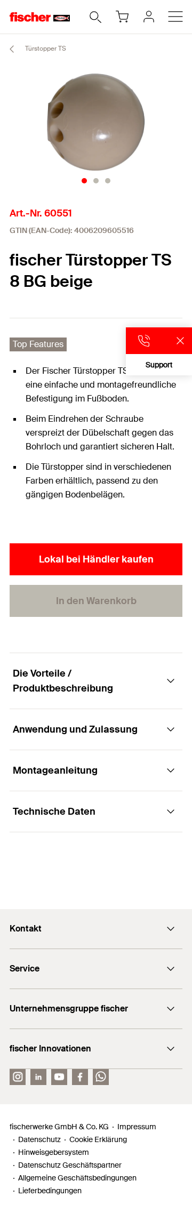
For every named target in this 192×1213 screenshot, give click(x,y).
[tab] (84, 180)
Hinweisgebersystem (53, 1152)
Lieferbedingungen (50, 1190)
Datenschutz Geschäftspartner (70, 1165)
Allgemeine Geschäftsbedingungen (77, 1178)
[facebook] (80, 1077)
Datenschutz (39, 1139)
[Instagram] (18, 1077)
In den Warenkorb (96, 601)
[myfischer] (148, 16)
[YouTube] (59, 1077)
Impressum (136, 1126)
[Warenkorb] (122, 16)
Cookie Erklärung (98, 1139)
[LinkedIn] (38, 1077)
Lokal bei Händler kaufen (96, 559)
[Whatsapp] (101, 1077)
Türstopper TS (44, 48)
